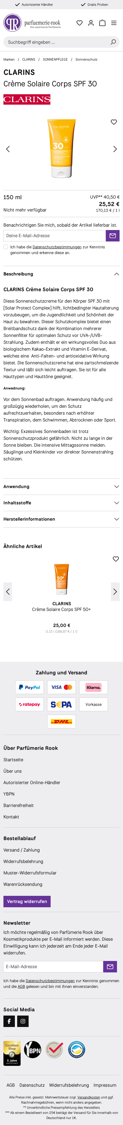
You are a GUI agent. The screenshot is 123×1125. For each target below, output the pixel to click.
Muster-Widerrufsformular (30, 873)
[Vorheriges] (7, 148)
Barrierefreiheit (18, 805)
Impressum (105, 1085)
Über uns (12, 771)
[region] (61, 149)
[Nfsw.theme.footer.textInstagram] (23, 1021)
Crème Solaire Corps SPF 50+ (61, 606)
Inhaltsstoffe (17, 503)
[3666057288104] (61, 149)
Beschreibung (18, 274)
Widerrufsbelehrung (23, 861)
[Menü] (114, 23)
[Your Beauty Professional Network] (32, 1049)
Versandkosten (89, 1097)
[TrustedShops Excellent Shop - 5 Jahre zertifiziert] (12, 1053)
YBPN (9, 794)
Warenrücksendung (22, 884)
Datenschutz (32, 1085)
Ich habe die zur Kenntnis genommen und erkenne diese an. (57, 249)
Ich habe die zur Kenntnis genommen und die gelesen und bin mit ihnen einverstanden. (61, 983)
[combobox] (55, 42)
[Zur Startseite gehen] (35, 23)
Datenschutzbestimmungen (57, 246)
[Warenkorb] (102, 23)
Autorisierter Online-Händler (31, 783)
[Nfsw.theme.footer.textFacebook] (9, 1021)
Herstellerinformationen (29, 519)
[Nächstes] (115, 148)
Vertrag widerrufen (27, 901)
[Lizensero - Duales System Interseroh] (76, 1049)
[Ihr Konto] (91, 23)
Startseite (13, 760)
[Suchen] (113, 42)
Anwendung (16, 486)
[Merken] (114, 122)
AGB (21, 986)
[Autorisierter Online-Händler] (55, 1050)
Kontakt (11, 817)
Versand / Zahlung (21, 850)
